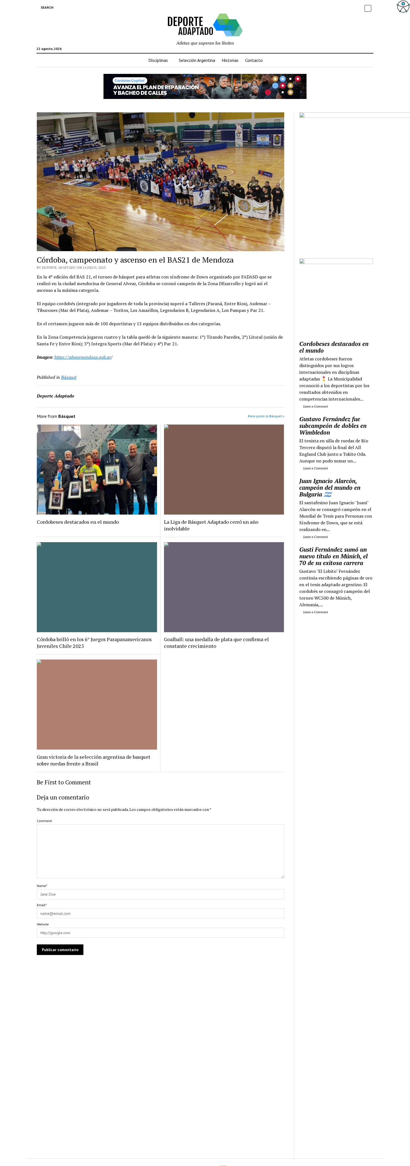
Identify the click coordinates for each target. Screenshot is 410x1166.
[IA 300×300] (336, 262)
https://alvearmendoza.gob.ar (82, 357)
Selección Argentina (197, 60)
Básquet (68, 377)
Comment (44, 821)
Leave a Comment (315, 406)
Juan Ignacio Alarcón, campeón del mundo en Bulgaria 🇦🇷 (329, 487)
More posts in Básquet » (266, 416)
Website (43, 924)
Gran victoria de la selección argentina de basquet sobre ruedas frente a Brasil (93, 760)
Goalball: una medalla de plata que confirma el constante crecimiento (216, 642)
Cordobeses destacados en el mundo (78, 521)
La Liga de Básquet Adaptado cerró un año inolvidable (211, 525)
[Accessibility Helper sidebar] (403, 6)
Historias (230, 60)
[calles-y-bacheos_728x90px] (205, 97)
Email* (42, 905)
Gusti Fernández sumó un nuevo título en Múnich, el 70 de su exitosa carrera (333, 556)
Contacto (254, 60)
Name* (42, 886)
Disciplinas (158, 60)
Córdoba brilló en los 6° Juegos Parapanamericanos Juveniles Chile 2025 (94, 642)
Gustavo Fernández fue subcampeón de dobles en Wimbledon (332, 426)
